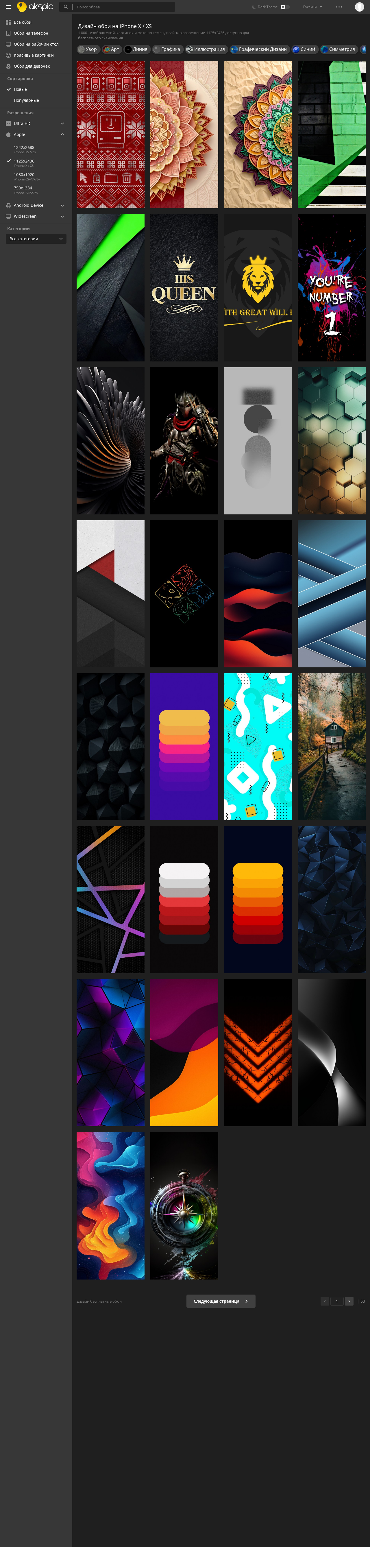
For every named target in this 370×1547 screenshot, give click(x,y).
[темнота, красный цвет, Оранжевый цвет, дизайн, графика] (258, 593)
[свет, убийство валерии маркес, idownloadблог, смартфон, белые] (332, 1052)
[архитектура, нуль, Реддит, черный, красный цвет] (111, 593)
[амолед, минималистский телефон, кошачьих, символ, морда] (184, 593)
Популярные (26, 100)
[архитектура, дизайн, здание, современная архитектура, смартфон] (332, 440)
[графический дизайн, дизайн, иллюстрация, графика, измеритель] (258, 746)
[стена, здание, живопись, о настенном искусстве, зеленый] (332, 134)
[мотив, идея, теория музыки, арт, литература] (258, 134)
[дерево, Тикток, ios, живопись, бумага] (332, 746)
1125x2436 (24, 161)
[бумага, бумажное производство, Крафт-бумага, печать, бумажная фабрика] (184, 134)
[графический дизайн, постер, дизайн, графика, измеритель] (332, 287)
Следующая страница (217, 1301)
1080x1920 (24, 174)
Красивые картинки (34, 55)
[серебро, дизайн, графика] (111, 440)
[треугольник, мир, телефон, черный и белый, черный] (111, 746)
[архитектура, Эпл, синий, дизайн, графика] (332, 593)
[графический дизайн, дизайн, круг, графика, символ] (184, 1205)
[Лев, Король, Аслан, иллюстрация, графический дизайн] (258, 287)
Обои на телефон (31, 33)
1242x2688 (24, 147)
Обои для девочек (32, 66)
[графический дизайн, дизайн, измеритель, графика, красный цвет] (184, 746)
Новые (20, 89)
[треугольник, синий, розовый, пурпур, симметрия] (111, 1052)
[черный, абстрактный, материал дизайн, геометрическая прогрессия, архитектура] (111, 287)
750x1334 (23, 188)
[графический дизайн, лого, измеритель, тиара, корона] (184, 287)
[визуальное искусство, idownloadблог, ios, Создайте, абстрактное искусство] (111, 1205)
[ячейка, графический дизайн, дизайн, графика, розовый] (111, 899)
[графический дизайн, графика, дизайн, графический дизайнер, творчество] (111, 134)
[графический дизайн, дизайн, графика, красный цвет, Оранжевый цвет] (184, 1052)
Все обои (23, 22)
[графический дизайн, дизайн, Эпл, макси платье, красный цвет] (184, 899)
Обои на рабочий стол (36, 44)
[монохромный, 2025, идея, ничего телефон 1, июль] (258, 440)
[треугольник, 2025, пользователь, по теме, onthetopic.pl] (332, 899)
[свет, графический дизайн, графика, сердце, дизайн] (258, 1052)
